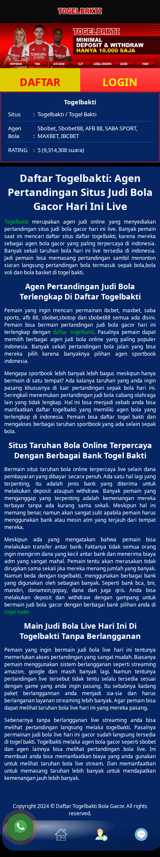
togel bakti (16, 611)
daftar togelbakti (73, 332)
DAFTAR (40, 82)
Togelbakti (16, 221)
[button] (22, 835)
